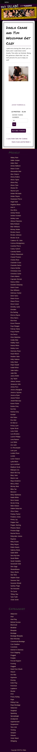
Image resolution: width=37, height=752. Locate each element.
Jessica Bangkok (16, 389)
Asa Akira (14, 210)
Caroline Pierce (16, 246)
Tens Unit (14, 727)
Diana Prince (15, 301)
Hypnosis (14, 677)
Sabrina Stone (15, 550)
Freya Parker (15, 331)
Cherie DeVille (15, 268)
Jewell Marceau (16, 401)
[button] (3, 2)
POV (12, 694)
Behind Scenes (16, 622)
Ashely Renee (15, 213)
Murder (13, 691)
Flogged (13, 655)
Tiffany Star (14, 594)
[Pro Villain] (18, 19)
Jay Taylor (14, 378)
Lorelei (13, 456)
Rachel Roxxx (15, 533)
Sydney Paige (15, 586)
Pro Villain (23, 750)
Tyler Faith (14, 597)
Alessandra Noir (16, 171)
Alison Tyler (14, 185)
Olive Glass (14, 511)
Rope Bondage (15, 705)
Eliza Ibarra (14, 318)
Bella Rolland (15, 224)
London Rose (15, 453)
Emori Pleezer (15, 323)
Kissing (13, 680)
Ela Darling (14, 312)
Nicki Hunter (15, 500)
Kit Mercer (14, 423)
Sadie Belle (14, 552)
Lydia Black (14, 461)
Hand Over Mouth (16, 669)
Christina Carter (16, 273)
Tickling (13, 730)
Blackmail (14, 625)
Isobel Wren (15, 367)
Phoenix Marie (15, 528)
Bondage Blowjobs (17, 636)
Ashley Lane (15, 218)
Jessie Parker (15, 398)
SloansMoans (15, 569)
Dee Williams (15, 290)
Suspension (14, 724)
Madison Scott (15, 467)
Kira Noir (13, 420)
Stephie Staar (15, 577)
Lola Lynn (14, 450)
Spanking (14, 713)
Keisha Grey (15, 412)
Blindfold (13, 627)
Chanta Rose (15, 260)
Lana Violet (14, 431)
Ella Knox (14, 320)
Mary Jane (14, 475)
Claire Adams (15, 276)
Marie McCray (15, 472)
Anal (12, 616)
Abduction (14, 614)
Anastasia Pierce (16, 199)
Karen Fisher (15, 403)
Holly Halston (15, 359)
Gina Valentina (15, 337)
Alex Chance (15, 174)
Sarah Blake (15, 558)
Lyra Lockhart (15, 464)
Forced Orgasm (16, 661)
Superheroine (15, 721)
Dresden (13, 309)
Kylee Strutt (14, 428)
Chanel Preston (16, 257)
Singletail (14, 710)
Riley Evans (15, 541)
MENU (7, 2)
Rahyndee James (16, 536)
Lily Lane (14, 445)
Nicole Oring (15, 503)
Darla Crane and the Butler (21, 142)
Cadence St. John (16, 240)
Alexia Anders (15, 177)
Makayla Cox (15, 470)
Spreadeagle (15, 716)
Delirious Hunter (16, 293)
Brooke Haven (15, 232)
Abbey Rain (14, 157)
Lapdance (14, 688)
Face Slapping (15, 652)
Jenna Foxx (14, 387)
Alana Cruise (15, 168)
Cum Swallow (15, 644)
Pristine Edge (15, 530)
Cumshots (14, 647)
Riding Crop (14, 702)
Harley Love (15, 348)
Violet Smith (15, 599)
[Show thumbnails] (18, 105)
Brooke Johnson (16, 235)
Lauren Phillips (15, 436)
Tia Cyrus (14, 591)
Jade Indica (14, 370)
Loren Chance (15, 459)
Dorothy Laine (15, 307)
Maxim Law (14, 478)
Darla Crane (15, 287)
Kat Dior (13, 409)
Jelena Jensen (15, 381)
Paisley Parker (15, 514)
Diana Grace (15, 298)
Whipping (14, 741)
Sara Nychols (15, 555)
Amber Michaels (16, 193)
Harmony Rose (16, 351)
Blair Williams (15, 226)
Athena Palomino (16, 221)
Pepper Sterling (16, 525)
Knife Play (14, 683)
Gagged (13, 666)
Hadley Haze (15, 342)
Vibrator (13, 735)
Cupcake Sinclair (16, 279)
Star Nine (14, 575)
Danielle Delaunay (17, 285)
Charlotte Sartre (16, 265)
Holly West (14, 362)
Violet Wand (14, 738)
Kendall (13, 414)
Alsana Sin (14, 188)
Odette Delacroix (16, 508)
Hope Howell (15, 365)
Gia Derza (14, 334)
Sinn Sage (14, 566)
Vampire (13, 732)
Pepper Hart (15, 522)
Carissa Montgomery (18, 243)
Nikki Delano (15, 506)
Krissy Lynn (14, 425)
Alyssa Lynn (15, 191)
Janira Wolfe (15, 376)
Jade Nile (14, 373)
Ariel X (13, 207)
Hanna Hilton (15, 345)
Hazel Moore (15, 354)
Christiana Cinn (16, 271)
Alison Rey (14, 182)
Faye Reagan (15, 326)
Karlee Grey (15, 406)
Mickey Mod (15, 486)
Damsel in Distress (17, 650)
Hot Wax (13, 674)
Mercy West (15, 483)
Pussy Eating (15, 697)
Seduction (14, 708)
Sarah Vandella (16, 561)
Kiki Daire (14, 417)
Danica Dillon (15, 282)
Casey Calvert (15, 249)
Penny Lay (14, 519)
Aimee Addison (15, 166)
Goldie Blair (14, 340)
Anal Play (14, 619)
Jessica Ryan (15, 395)
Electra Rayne (15, 315)
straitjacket (14, 719)
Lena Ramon (15, 439)
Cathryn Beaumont (17, 254)
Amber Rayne (15, 196)
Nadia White (15, 497)
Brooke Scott (15, 238)
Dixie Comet (15, 304)
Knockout (14, 685)
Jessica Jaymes (16, 392)
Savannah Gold (16, 564)
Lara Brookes (15, 434)
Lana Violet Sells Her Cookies (17, 139)
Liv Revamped (15, 448)
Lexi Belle (14, 442)
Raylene (13, 539)
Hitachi (13, 672)
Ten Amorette (15, 588)
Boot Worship (15, 638)
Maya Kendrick (16, 481)
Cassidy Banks (16, 251)
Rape (12, 699)
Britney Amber (15, 229)
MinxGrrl (13, 492)
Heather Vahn (15, 356)
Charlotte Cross (16, 262)
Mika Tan (14, 489)
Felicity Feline (15, 329)
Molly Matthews (16, 495)
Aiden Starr (14, 163)
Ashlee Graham (16, 215)
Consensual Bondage (18, 641)
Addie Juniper (15, 160)
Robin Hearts (15, 547)
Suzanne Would (16, 583)
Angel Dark (14, 202)
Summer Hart (15, 580)
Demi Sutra (14, 296)
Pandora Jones (16, 517)
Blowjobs (14, 630)
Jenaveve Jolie (16, 384)
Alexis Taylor (15, 179)
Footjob (13, 658)
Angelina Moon (15, 204)
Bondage (13, 633)
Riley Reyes (15, 544)
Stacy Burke (15, 572)
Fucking (13, 663)
